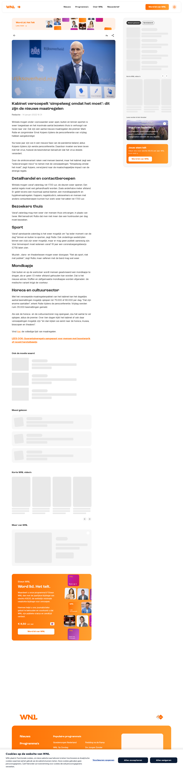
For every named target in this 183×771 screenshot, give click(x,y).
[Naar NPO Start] (159, 717)
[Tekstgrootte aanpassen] (106, 35)
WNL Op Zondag (60, 747)
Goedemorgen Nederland (65, 742)
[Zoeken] (140, 7)
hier (19, 331)
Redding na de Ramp (95, 742)
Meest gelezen (134, 23)
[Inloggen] (174, 6)
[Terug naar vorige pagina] (14, 35)
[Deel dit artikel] (112, 35)
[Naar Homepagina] (13, 7)
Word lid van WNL (157, 7)
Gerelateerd (148, 23)
